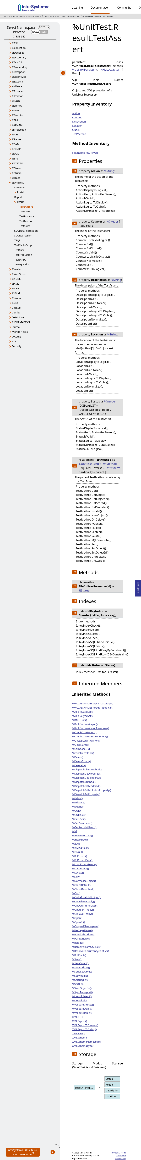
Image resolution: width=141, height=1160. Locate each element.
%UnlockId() (79, 1000)
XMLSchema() (80, 1037)
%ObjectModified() (83, 889)
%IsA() (76, 843)
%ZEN (15, 288)
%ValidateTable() (82, 1012)
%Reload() (78, 942)
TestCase (24, 211)
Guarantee (121, 1155)
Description (79, 121)
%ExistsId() (78, 802)
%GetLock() (79, 819)
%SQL (15, 153)
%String (109, 171)
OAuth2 (16, 336)
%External (18, 81)
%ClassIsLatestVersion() (86, 740)
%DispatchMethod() (84, 781)
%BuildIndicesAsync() (85, 724)
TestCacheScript (23, 245)
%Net (15, 120)
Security (16, 346)
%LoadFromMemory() (85, 864)
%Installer (18, 91)
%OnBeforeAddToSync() (86, 897)
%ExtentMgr (19, 76)
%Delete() (78, 757)
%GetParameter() (82, 823)
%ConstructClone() (83, 753)
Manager (19, 187)
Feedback (138, 587)
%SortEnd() (78, 984)
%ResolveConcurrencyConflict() (90, 951)
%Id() (75, 831)
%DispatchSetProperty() (86, 794)
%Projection (19, 129)
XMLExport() (79, 1021)
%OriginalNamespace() (85, 926)
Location (77, 125)
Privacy (114, 1152)
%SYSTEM (17, 163)
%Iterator (17, 96)
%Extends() (78, 806)
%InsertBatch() (81, 839)
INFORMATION (21, 322)
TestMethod (26, 221)
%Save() (77, 959)
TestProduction (23, 254)
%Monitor (18, 115)
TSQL (17, 240)
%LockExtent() (80, 868)
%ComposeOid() (81, 748)
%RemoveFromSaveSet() (86, 946)
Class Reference (51, 16)
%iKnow (16, 298)
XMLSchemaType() (83, 1045)
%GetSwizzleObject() (84, 827)
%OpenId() (78, 922)
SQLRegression (23, 235)
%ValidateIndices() (83, 1004)
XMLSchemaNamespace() (87, 1041)
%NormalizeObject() (84, 880)
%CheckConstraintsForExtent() (90, 736)
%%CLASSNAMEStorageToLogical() (92, 707)
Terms (123, 1152)
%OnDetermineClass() (85, 905)
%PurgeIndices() (81, 938)
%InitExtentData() (82, 835)
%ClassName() (80, 744)
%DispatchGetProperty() (86, 777)
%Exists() (77, 798)
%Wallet (16, 269)
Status (75, 129)
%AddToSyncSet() (82, 715)
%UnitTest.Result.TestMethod (98, 464)
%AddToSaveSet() (82, 711)
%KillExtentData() (82, 860)
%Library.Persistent (84, 69)
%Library (17, 105)
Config (16, 312)
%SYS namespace (70, 16)
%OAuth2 (17, 124)
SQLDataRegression (26, 230)
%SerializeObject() (83, 971)
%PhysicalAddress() (83, 934)
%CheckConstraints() (84, 732)
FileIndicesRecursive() (85, 152)
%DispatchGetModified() (86, 773)
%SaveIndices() (81, 967)
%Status (84, 590)
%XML (15, 283)
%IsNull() (77, 852)
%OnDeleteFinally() (83, 901)
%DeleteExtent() (81, 761)
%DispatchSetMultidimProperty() (91, 790)
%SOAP (16, 149)
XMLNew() (78, 1033)
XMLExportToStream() (85, 1025)
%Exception (18, 72)
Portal (20, 192)
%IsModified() (80, 847)
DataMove (18, 317)
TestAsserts (112, 468)
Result (97, 16)
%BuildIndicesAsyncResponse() (90, 728)
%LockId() (78, 872)
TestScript (20, 259)
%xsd (15, 303)
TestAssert (107, 16)
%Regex (16, 139)
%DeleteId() (79, 765)
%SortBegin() (80, 979)
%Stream (17, 168)
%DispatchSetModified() (86, 786)
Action (76, 113)
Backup (16, 307)
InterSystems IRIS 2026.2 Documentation (23, 1152)
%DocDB (17, 62)
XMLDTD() (78, 1017)
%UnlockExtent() (82, 996)
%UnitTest (88, 16)
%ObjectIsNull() (81, 885)
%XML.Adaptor (110, 69)
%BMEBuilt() (79, 720)
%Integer (112, 221)
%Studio (16, 173)
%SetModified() (81, 975)
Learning (77, 7)
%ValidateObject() (82, 1008)
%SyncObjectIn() (82, 988)
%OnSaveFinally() (82, 913)
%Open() (77, 918)
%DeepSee (18, 52)
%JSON (16, 100)
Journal (16, 327)
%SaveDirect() (80, 963)
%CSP (15, 43)
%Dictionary (19, 57)
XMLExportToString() (84, 1029)
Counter (77, 117)
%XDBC (16, 278)
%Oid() (76, 893)
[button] (74, 160)
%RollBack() (79, 955)
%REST (16, 134)
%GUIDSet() (79, 814)
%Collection (19, 47)
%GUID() (77, 810)
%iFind (16, 293)
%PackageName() (82, 930)
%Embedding (20, 67)
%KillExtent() (79, 856)
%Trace (16, 177)
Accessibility (120, 1158)
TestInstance (26, 216)
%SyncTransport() (82, 992)
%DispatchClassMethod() (87, 769)
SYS (14, 341)
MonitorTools (20, 331)
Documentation (100, 7)
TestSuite (24, 226)
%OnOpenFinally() (83, 909)
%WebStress (19, 274)
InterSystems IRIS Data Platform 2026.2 (22, 16)
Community (124, 7)
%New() (76, 876)
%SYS (15, 158)
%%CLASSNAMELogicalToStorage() (92, 703)
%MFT (15, 110)
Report (18, 197)
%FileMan (17, 86)
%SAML (16, 144)
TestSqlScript (21, 264)
